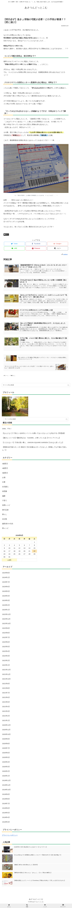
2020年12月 (6, 725)
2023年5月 (6, 591)
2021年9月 (6, 683)
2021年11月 (6, 674)
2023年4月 (6, 596)
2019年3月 (6, 822)
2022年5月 (6, 646)
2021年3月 (6, 711)
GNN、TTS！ (7, 429)
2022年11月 (6, 619)
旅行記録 (5, 510)
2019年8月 (6, 799)
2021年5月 (6, 702)
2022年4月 (6, 651)
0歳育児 (5, 464)
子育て (4, 500)
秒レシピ (5, 528)
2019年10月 (6, 790)
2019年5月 (6, 813)
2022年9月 (6, 628)
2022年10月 (6, 623)
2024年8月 (6, 573)
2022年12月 (6, 614)
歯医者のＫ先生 (7, 524)
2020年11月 (6, 730)
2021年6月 (6, 697)
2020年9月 (6, 739)
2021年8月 (6, 688)
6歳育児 (5, 473)
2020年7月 (6, 748)
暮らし (6, 234)
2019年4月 (6, 817)
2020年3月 (6, 767)
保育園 (4, 491)
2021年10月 (6, 679)
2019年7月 (6, 803)
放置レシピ (6, 505)
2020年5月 (6, 757)
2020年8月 (6, 743)
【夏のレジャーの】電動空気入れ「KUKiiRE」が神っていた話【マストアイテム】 (31, 438)
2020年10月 (6, 734)
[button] (68, 385)
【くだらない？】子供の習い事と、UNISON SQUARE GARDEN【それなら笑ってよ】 (33, 442)
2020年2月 (6, 771)
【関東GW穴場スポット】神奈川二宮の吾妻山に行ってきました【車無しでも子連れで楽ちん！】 (34, 448)
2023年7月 (6, 582)
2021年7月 (6, 693)
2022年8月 (6, 633)
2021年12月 (6, 670)
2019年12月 (6, 780)
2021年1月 (6, 720)
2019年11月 (6, 785)
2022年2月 (6, 660)
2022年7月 (6, 637)
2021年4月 (6, 706)
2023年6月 (6, 586)
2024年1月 (6, 577)
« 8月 (9, 560)
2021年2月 (6, 716)
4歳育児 (5, 468)
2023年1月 (6, 610)
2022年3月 (6, 656)
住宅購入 (5, 487)
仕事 (3, 482)
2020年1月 (6, 776)
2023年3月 (6, 600)
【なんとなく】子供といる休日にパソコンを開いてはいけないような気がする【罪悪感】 (33, 433)
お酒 (3, 477)
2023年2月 (6, 605)
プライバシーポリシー (10, 835)
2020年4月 (6, 762)
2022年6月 (6, 642)
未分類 (4, 519)
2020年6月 (6, 753)
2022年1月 (6, 665)
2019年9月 (6, 794)
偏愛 (3, 496)
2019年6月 (6, 808)
